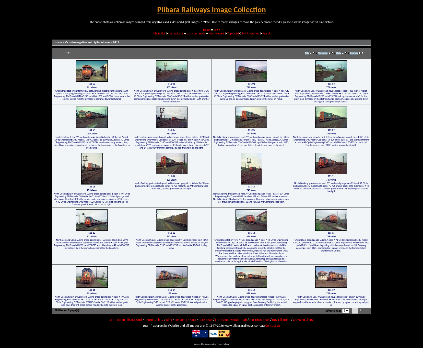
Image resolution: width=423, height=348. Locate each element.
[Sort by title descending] (314, 53)
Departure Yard (185, 320)
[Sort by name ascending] (329, 53)
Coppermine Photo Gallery (217, 344)
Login (217, 30)
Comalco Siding (303, 320)
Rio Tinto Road (259, 320)
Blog (169, 320)
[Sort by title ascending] (311, 53)
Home (206, 30)
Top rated (233, 33)
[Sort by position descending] (362, 53)
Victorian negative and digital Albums (87, 42)
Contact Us (272, 326)
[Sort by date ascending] (343, 53)
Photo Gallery (154, 320)
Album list (159, 33)
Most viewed (216, 33)
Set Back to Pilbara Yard (125, 320)
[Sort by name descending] (332, 53)
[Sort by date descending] (346, 53)
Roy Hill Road (281, 320)
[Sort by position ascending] (359, 53)
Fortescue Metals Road (231, 320)
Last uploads (175, 33)
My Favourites (250, 33)
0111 (116, 42)
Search (266, 33)
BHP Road (205, 320)
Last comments (196, 33)
